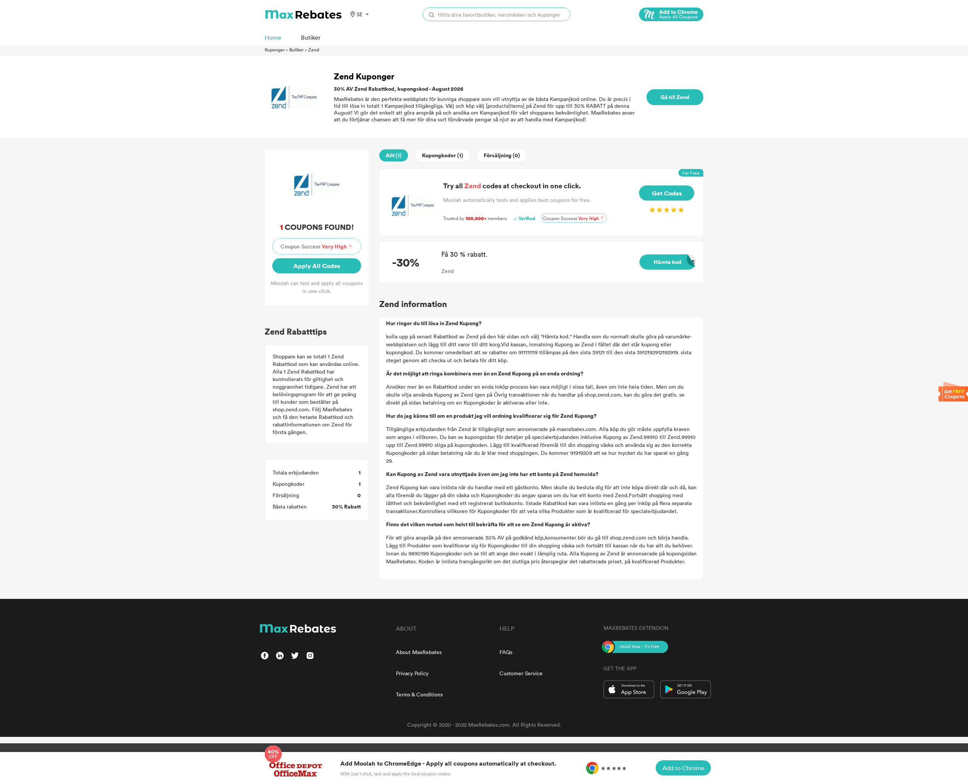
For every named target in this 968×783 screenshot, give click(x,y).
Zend (313, 49)
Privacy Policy (412, 673)
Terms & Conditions (419, 694)
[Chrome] (671, 14)
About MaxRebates (419, 652)
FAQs (506, 652)
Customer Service (521, 673)
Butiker (296, 49)
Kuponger (275, 49)
